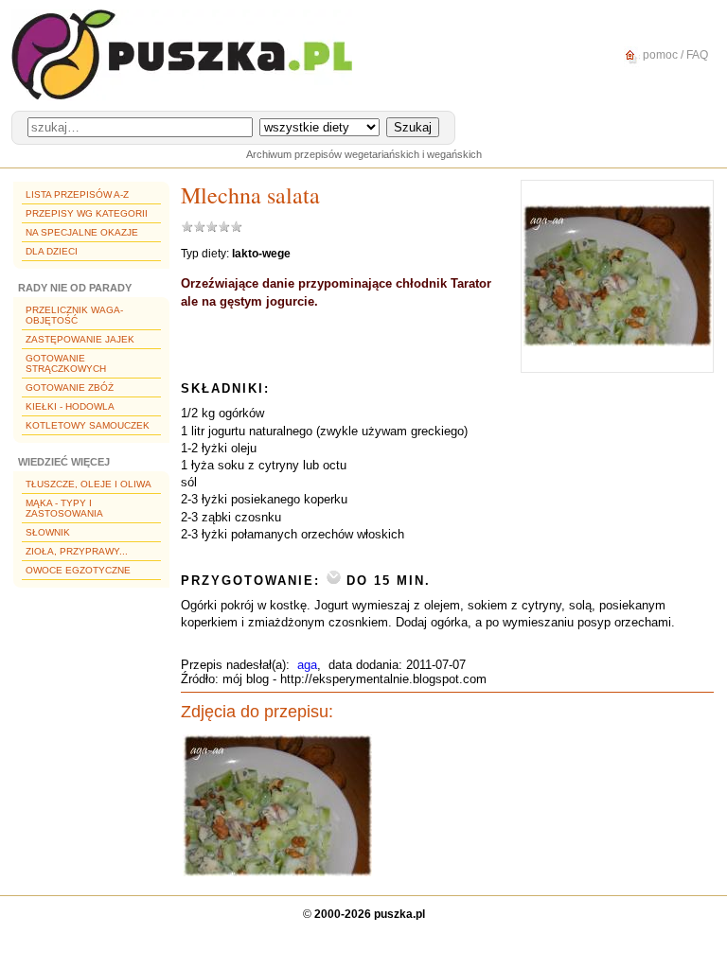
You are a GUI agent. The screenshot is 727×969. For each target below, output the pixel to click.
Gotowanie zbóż (70, 387)
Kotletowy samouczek (88, 425)
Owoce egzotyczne (78, 570)
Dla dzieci (52, 251)
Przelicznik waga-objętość (74, 315)
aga (307, 665)
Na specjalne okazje (82, 232)
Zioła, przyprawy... (77, 551)
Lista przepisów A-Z (77, 194)
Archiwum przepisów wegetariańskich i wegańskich (364, 154)
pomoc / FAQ (674, 55)
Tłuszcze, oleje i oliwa (88, 484)
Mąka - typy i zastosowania (64, 508)
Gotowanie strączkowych (66, 363)
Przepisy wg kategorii (87, 213)
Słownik (48, 532)
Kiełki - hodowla (70, 406)
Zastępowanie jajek (80, 339)
